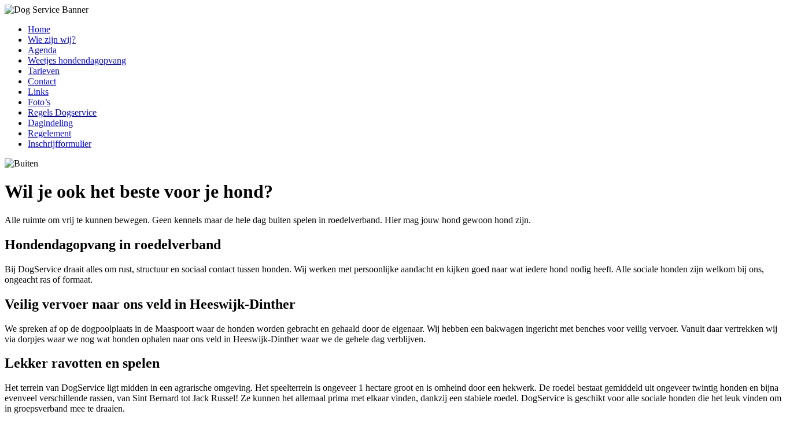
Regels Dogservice (62, 112)
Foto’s (39, 102)
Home (39, 29)
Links (38, 92)
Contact (42, 81)
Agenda (42, 50)
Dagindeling (50, 123)
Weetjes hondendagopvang (77, 60)
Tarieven (44, 71)
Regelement (49, 133)
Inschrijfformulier (59, 144)
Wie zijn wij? (52, 40)
